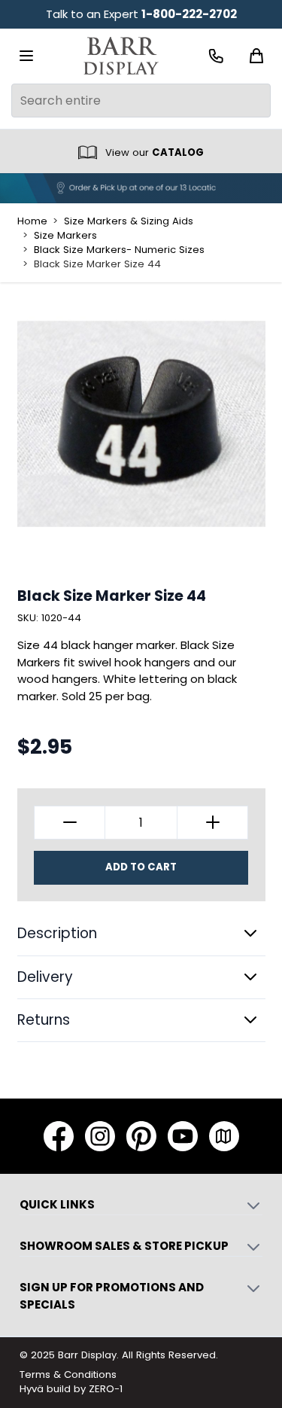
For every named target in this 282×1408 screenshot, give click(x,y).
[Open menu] (26, 56)
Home (32, 221)
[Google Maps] (224, 1136)
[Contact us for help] (216, 56)
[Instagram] (100, 1136)
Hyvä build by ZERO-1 (71, 1389)
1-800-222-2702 (189, 14)
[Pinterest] (141, 1136)
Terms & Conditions (68, 1374)
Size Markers (65, 235)
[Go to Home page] (121, 56)
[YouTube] (183, 1136)
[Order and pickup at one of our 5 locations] (141, 188)
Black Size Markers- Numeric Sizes (119, 250)
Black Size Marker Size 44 (97, 264)
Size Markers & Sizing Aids (128, 221)
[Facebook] (59, 1136)
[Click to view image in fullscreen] (141, 424)
